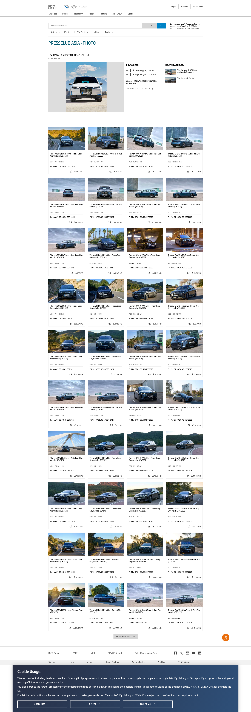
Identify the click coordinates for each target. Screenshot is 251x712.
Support (52, 662)
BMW (75, 653)
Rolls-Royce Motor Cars (146, 653)
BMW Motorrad (115, 653)
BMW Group (53, 653)
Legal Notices (112, 662)
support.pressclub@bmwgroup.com (184, 28)
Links (71, 662)
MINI (93, 653)
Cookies (161, 662)
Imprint (90, 662)
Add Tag (149, 25)
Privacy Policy (138, 662)
